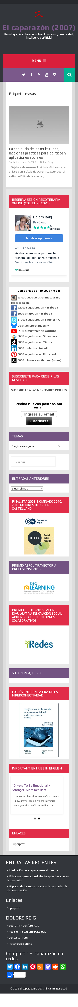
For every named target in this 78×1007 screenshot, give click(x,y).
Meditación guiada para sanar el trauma (33, 870)
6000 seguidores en (35, 342)
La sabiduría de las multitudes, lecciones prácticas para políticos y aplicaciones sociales (37, 153)
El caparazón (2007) (39, 27)
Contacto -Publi (18, 937)
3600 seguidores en (38, 336)
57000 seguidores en (38, 319)
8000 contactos (33, 348)
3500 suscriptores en (37, 330)
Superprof (18, 844)
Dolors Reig (46, 162)
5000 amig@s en (35, 313)
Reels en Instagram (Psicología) (28, 931)
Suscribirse (39, 421)
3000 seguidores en (36, 354)
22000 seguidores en (38, 307)
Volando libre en (33, 325)
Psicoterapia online (20, 943)
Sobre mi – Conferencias (24, 925)
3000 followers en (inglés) (39, 360)
